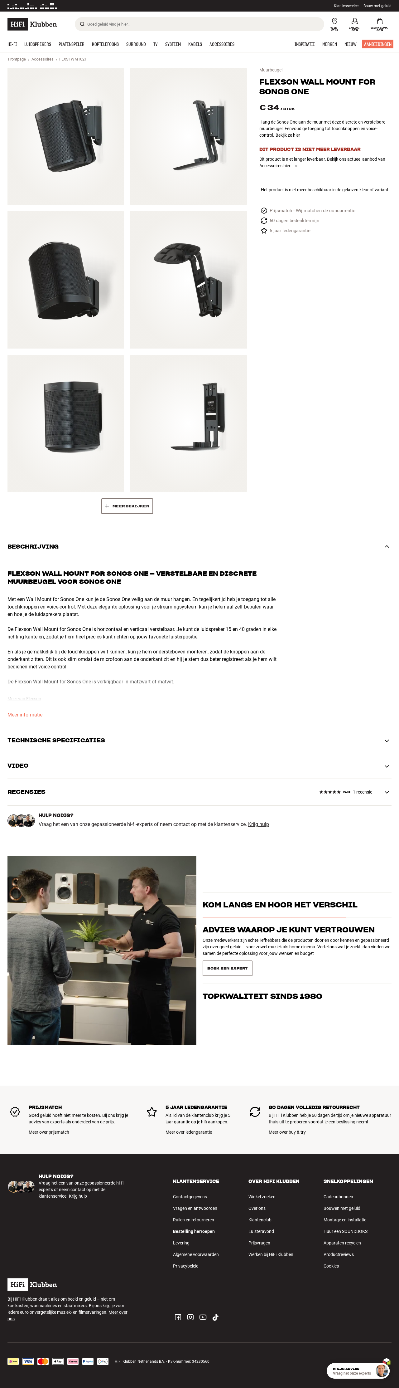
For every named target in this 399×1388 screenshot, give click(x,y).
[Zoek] (82, 24)
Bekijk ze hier (288, 135)
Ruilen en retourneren (193, 1219)
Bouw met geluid (377, 6)
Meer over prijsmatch (49, 1132)
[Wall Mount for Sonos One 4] (188, 280)
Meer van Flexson (24, 698)
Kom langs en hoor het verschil (280, 916)
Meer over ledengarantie (189, 1132)
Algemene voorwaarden (196, 1254)
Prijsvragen (259, 1242)
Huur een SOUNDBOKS (346, 1231)
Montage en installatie (345, 1219)
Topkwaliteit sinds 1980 (262, 966)
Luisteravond (261, 1231)
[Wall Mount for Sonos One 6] (188, 423)
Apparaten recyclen (342, 1242)
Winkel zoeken (262, 1196)
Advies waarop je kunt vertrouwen (289, 941)
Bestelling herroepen (194, 1231)
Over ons (257, 1208)
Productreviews (339, 1254)
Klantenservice (346, 6)
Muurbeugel (270, 70)
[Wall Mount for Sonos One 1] (65, 136)
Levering (181, 1242)
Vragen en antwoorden (195, 1208)
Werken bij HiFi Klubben (270, 1254)
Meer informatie (93, 6)
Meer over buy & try (287, 1132)
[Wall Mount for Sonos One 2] (188, 136)
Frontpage (17, 59)
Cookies (331, 1265)
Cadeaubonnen (338, 1196)
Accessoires (42, 59)
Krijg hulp (258, 824)
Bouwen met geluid (342, 1208)
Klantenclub (260, 1219)
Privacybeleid (186, 1265)
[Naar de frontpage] (32, 24)
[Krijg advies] (382, 1371)
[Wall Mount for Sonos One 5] (65, 423)
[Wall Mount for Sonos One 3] (65, 280)
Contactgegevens (190, 1196)
